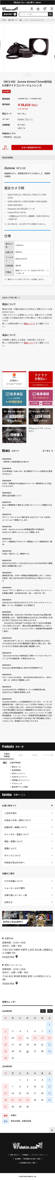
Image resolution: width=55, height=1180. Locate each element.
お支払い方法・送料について (17, 820)
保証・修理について (13, 841)
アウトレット (17, 783)
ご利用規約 (24, 1155)
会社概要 (17, 1159)
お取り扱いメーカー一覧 (15, 895)
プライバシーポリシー (38, 1155)
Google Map (8, 956)
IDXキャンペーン (18, 773)
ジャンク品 (48, 755)
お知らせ (8, 902)
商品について (29, 323)
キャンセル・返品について (16, 834)
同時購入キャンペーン (21, 780)
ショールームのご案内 (14, 888)
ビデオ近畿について (13, 880)
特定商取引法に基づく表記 (31, 1159)
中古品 (34, 755)
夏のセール (16, 766)
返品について (29, 342)
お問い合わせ (14, 1155)
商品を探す (8, 14)
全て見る (46, 450)
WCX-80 (17, 137)
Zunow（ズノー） (25, 119)
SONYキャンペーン (19, 776)
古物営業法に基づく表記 (27, 1163)
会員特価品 (16, 770)
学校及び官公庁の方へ (14, 862)
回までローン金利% (27, 2)
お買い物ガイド (9, 805)
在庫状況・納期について (15, 827)
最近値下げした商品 (20, 786)
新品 (21, 755)
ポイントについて (12, 855)
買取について (10, 848)
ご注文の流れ (10, 813)
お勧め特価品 (7, 755)
